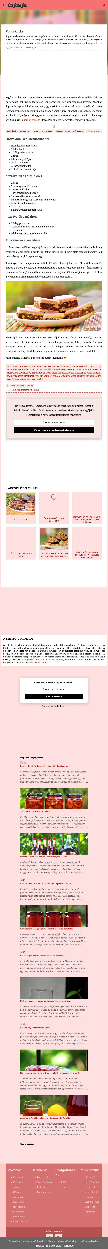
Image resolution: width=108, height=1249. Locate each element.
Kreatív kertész (44, 1192)
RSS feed (65, 1182)
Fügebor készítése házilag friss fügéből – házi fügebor (44, 766)
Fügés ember (43, 1177)
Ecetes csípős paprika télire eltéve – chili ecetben (42, 955)
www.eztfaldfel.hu (36, 662)
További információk (48, 1246)
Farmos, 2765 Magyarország (26, 390)
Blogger (89, 1197)
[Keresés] (104, 5)
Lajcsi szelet (20, 519)
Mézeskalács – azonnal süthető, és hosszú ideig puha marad (87, 555)
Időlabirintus (43, 1187)
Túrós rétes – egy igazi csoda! (21, 554)
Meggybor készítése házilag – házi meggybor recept (43, 856)
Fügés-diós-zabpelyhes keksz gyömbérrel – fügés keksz (54, 554)
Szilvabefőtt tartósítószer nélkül (35, 811)
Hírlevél (64, 1187)
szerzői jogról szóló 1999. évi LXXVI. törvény (41, 659)
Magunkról (90, 1177)
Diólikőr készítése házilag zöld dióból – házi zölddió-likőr (45, 1000)
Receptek (18, 1177)
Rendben (69, 1246)
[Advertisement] (54, 72)
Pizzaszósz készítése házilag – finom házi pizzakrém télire (46, 883)
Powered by (47, 706)
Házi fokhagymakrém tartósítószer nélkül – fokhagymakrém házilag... (51, 1073)
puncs (30, 386)
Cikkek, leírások (20, 1221)
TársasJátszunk (44, 1182)
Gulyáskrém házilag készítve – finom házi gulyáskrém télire (46, 928)
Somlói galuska (31, 120)
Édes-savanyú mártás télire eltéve (35, 1027)
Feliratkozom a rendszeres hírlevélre (54, 430)
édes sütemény (17, 386)
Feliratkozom (54, 696)
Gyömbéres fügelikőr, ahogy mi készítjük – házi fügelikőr (45, 1118)
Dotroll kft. (90, 1207)
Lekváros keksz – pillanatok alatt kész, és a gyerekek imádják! (87, 519)
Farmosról (90, 1211)
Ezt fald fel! (17, 5)
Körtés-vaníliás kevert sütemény (53, 519)
